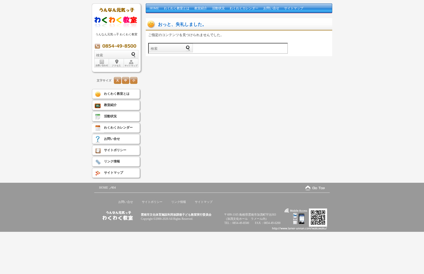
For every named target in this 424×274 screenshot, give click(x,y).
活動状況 (218, 8)
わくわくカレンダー (244, 8)
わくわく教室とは (176, 8)
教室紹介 (200, 8)
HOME (154, 8)
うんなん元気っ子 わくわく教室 (116, 34)
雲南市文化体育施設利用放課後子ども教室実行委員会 (176, 214)
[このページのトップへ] (315, 188)
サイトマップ (293, 8)
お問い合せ (271, 8)
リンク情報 (112, 161)
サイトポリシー (115, 150)
